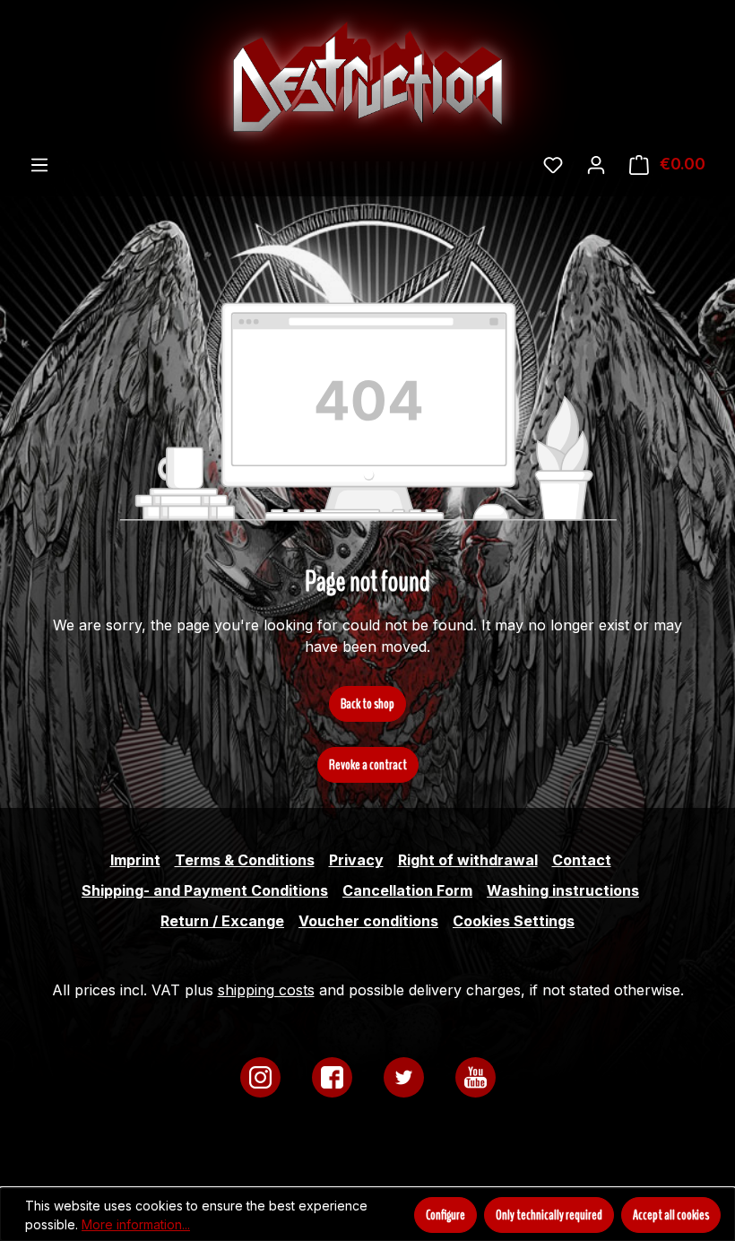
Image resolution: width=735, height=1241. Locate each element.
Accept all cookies (671, 1215)
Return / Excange (222, 921)
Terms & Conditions (245, 860)
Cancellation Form (407, 890)
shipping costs (266, 990)
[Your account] (596, 164)
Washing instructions (563, 890)
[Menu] (39, 164)
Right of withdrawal (468, 860)
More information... (136, 1224)
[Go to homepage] (367, 77)
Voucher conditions (368, 921)
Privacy (356, 860)
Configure (445, 1215)
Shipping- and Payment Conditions (205, 890)
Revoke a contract (368, 765)
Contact (581, 860)
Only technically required (549, 1215)
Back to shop (367, 704)
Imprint (135, 860)
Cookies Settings (514, 921)
